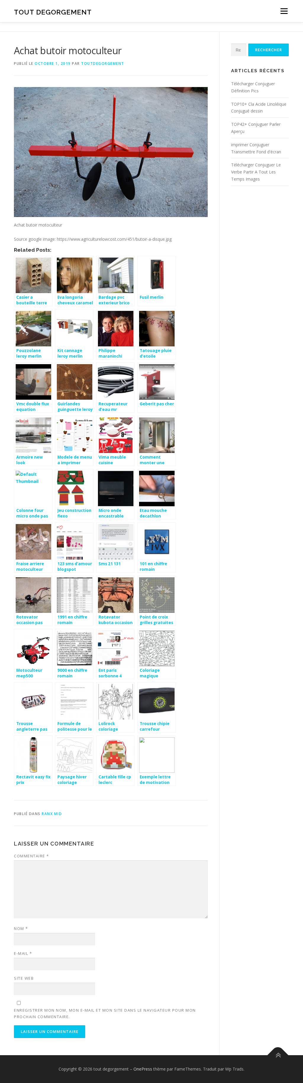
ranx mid (52, 813)
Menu (284, 11)
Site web (24, 978)
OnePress (142, 1069)
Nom (21, 928)
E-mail (23, 953)
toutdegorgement (102, 63)
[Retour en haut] (278, 1055)
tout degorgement (53, 12)
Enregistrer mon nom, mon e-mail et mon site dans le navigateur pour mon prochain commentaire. (105, 1013)
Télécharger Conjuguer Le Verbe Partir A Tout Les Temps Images (256, 172)
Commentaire (31, 856)
